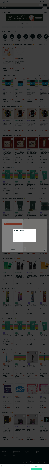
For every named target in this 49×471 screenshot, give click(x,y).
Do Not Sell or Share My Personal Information (36, 466)
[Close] (47, 467)
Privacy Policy (28, 239)
